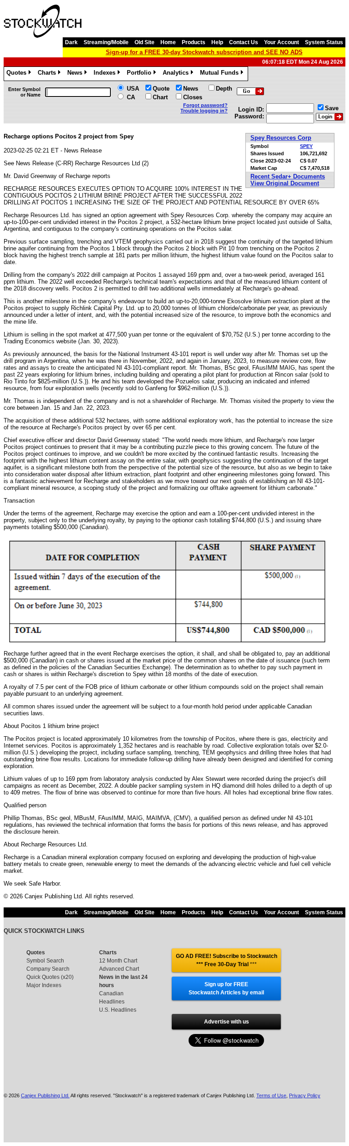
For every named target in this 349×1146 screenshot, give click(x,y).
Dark (71, 42)
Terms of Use (271, 1095)
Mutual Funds (221, 74)
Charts (48, 74)
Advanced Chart (119, 969)
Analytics (177, 74)
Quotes (18, 74)
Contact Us (243, 42)
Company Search (48, 969)
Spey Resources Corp (280, 137)
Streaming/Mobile (106, 42)
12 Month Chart (118, 961)
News (76, 74)
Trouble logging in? (204, 110)
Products (193, 42)
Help (217, 42)
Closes (192, 97)
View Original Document (284, 183)
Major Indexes (43, 985)
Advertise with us (226, 1022)
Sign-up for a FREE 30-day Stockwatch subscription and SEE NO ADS (204, 52)
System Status (324, 42)
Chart (160, 97)
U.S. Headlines (117, 1010)
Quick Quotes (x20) (50, 977)
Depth (224, 88)
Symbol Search (45, 961)
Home (168, 42)
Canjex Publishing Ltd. (45, 1095)
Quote (161, 88)
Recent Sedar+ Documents (287, 176)
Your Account (281, 42)
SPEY (306, 146)
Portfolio (141, 74)
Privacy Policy (304, 1095)
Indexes (106, 74)
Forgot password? (205, 105)
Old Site (145, 42)
